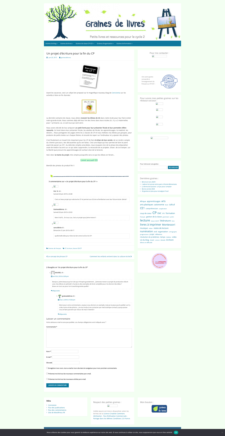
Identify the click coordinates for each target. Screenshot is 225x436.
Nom (48, 351)
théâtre (168, 237)
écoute (163, 240)
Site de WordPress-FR (56, 412)
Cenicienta (116, 93)
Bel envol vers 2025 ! (149, 182)
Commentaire (51, 327)
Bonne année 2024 (148, 189)
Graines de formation (123, 43)
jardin (172, 217)
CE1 (142, 208)
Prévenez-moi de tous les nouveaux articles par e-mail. (67, 379)
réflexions (158, 234)
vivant (152, 240)
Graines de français (54, 248)
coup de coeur (146, 213)
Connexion (52, 405)
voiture (157, 240)
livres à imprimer (150, 224)
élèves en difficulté (146, 242)
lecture (145, 220)
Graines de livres (66, 43)
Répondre (56, 291)
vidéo (174, 237)
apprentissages (153, 201)
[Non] (222, 432)
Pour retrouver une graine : (149, 164)
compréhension (152, 208)
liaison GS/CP (77, 248)
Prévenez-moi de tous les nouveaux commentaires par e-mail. (69, 374)
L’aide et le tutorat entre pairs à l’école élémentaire (159, 184)
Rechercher (173, 167)
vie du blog (144, 240)
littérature (165, 220)
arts (163, 201)
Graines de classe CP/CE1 (84, 43)
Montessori (168, 224)
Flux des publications (56, 407)
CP (65, 248)
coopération (163, 209)
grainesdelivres (66, 57)
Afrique (143, 201)
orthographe (173, 232)
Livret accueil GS (89, 160)
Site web (49, 363)
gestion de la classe (154, 216)
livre (173, 221)
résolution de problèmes (149, 237)
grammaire (166, 217)
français (142, 217)
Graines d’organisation (104, 43)
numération (146, 231)
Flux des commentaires (57, 410)
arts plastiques (146, 204)
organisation (163, 231)
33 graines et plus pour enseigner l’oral (155, 191)
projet (152, 234)
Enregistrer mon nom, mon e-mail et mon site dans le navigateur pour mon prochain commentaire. (82, 368)
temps (162, 237)
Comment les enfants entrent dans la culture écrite (110, 256)
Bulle (166, 205)
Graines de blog (50, 43)
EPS (163, 213)
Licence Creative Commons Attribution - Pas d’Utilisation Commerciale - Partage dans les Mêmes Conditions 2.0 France (111, 416)
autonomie (159, 204)
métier (151, 228)
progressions (144, 234)
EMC (159, 213)
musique (144, 228)
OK (176, 432)
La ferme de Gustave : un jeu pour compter (157, 186)
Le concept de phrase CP (57, 256)
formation (170, 213)
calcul (172, 204)
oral (155, 231)
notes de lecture (161, 228)
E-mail (49, 357)
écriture (69, 248)
